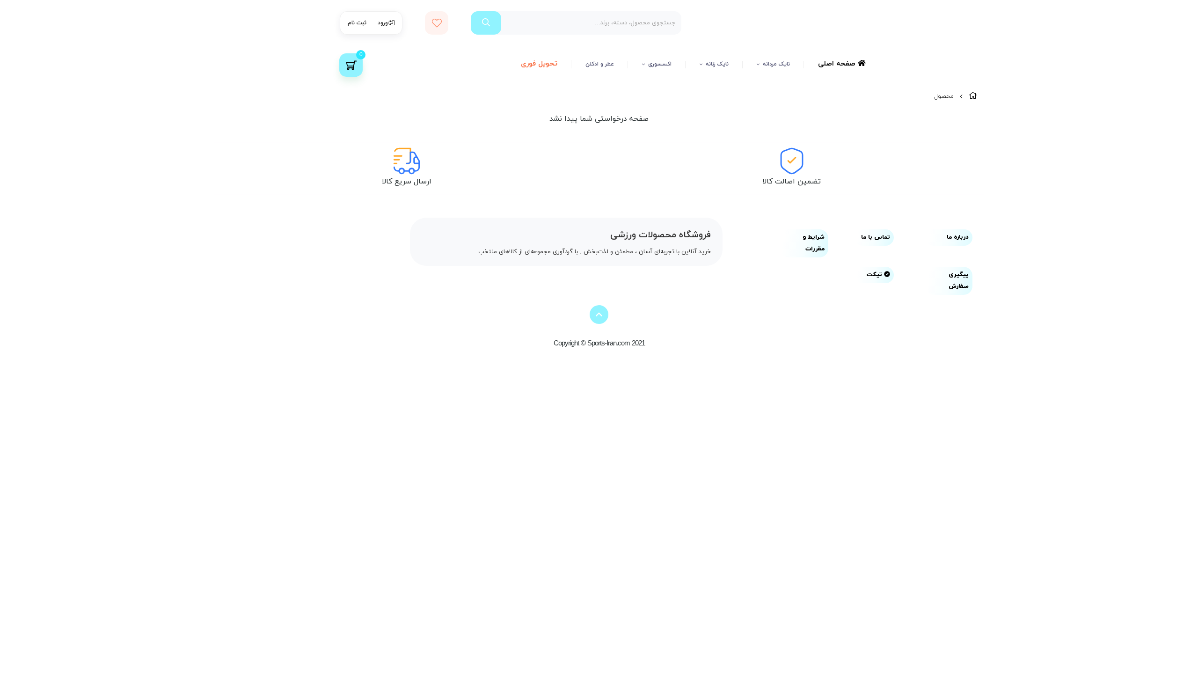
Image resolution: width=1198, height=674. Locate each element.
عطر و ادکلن (599, 64)
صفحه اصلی (838, 64)
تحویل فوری (539, 64)
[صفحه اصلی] (973, 96)
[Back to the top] (599, 314)
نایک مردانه (776, 64)
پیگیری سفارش (959, 281)
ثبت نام (357, 23)
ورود (383, 23)
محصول (944, 96)
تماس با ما (875, 237)
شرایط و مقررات (814, 243)
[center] (486, 23)
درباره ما (958, 237)
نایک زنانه (717, 64)
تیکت (875, 275)
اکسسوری (660, 64)
